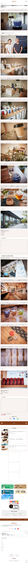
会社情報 (11, 554)
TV (7, 512)
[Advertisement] (14, 457)
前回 (11, 10)
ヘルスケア (3, 544)
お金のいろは (14, 512)
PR (5, 512)
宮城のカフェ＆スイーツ (14, 433)
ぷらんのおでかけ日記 (20, 512)
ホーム (1, 519)
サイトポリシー (16, 554)
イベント (10, 512)
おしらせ (3, 550)
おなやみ (3, 547)
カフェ (10, 433)
